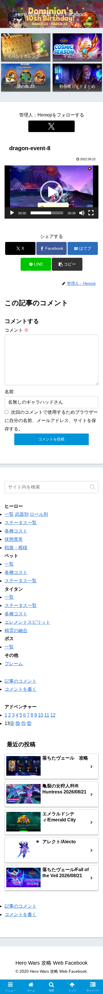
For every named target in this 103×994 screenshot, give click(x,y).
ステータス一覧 (21, 522)
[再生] (12, 213)
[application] (51, 192)
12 (53, 715)
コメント (17, 330)
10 (40, 715)
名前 (9, 391)
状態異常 (14, 539)
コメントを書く (21, 689)
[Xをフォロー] (51, 126)
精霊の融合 (16, 630)
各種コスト (16, 531)
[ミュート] (82, 213)
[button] (51, 192)
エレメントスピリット (27, 622)
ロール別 (39, 514)
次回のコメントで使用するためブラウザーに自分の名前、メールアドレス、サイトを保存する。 (51, 420)
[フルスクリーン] (91, 213)
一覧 (9, 514)
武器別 (22, 514)
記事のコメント (21, 681)
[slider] (47, 212)
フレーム (14, 663)
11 (46, 715)
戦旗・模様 (16, 547)
